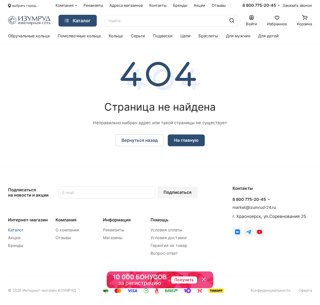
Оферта (305, 290)
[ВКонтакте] (237, 232)
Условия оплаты (166, 230)
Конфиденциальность (270, 290)
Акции (14, 237)
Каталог (16, 230)
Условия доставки (168, 237)
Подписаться (178, 192)
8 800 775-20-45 (259, 5)
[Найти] (232, 21)
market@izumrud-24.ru (254, 207)
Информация (117, 219)
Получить (184, 279)
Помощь (159, 219)
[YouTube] (259, 232)
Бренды (15, 245)
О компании (67, 230)
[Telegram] (249, 232)
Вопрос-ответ (164, 253)
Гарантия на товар (168, 245)
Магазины (112, 237)
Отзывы (63, 237)
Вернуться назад (140, 140)
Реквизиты (113, 230)
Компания (66, 219)
